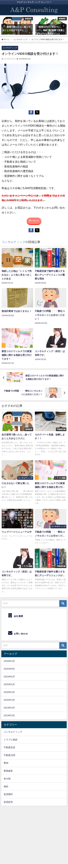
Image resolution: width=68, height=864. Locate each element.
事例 (6, 763)
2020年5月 (9, 684)
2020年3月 (9, 700)
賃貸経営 (8, 802)
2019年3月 (9, 715)
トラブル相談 (10, 739)
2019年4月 (9, 708)
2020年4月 (9, 692)
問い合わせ (34, 221)
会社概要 (18, 616)
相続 (6, 786)
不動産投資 (9, 747)
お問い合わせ (20, 634)
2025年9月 (9, 669)
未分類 (7, 778)
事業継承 (8, 771)
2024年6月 (9, 676)
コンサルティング (10, 48)
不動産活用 (9, 755)
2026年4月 (9, 661)
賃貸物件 (8, 794)
